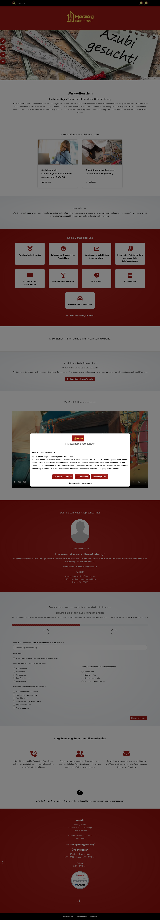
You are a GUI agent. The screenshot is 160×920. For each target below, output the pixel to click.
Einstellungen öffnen (63, 476)
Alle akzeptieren (99, 476)
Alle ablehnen (82, 476)
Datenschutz (74, 483)
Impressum (87, 483)
